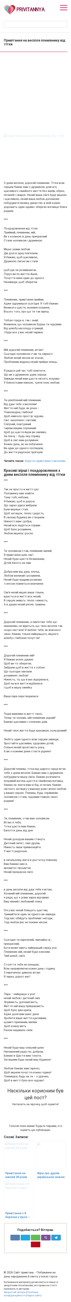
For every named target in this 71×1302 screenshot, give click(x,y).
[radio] (15, 1111)
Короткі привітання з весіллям (45, 461)
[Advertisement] (35, 93)
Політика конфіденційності (21, 1294)
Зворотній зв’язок (15, 1292)
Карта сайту (34, 1295)
